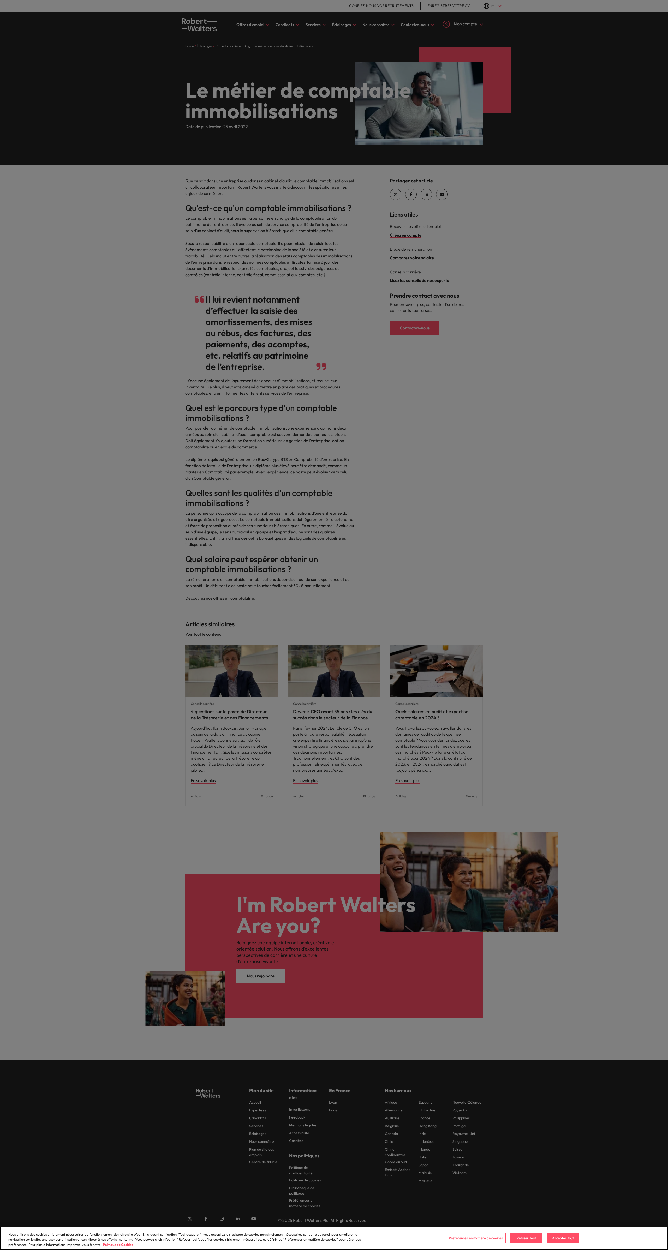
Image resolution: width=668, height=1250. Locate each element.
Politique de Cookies (118, 1244)
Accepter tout (563, 1238)
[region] (334, 1238)
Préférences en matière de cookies (476, 1238)
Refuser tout (526, 1238)
